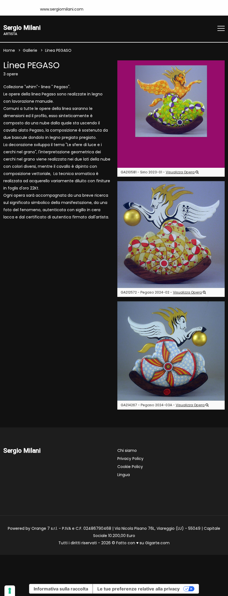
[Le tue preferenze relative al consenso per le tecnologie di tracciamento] (9, 590)
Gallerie (30, 50)
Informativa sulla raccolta (61, 589)
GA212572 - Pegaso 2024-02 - (161, 292)
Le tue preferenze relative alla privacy (138, 589)
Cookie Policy (130, 466)
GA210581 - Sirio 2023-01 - (158, 172)
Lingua (123, 474)
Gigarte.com (157, 543)
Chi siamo (127, 450)
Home (9, 50)
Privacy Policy (130, 458)
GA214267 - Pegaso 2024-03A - (163, 405)
